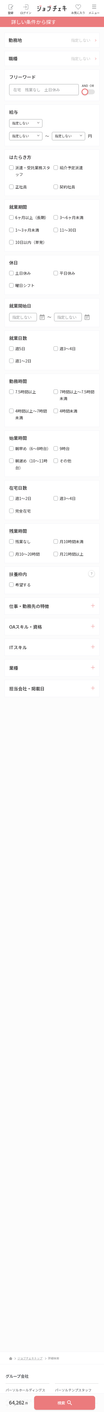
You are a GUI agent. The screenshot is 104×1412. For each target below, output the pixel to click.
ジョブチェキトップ (29, 1358)
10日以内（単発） (31, 242)
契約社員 (67, 187)
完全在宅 (23, 511)
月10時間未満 (71, 541)
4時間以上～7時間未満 (31, 414)
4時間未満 (68, 411)
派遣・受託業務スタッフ (32, 171)
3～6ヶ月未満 (71, 217)
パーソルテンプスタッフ (73, 1390)
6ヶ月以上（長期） (32, 217)
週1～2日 (23, 361)
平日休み (67, 273)
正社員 (21, 187)
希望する (23, 584)
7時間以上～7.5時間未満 (77, 395)
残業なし (23, 541)
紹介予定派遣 (71, 167)
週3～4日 (68, 348)
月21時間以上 (71, 554)
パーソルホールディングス (25, 1390)
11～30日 (68, 230)
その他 (65, 461)
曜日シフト (25, 285)
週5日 (20, 348)
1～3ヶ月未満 (27, 230)
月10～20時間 (27, 554)
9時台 (65, 448)
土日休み (23, 273)
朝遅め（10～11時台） (31, 464)
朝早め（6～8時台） (33, 448)
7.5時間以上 (25, 391)
